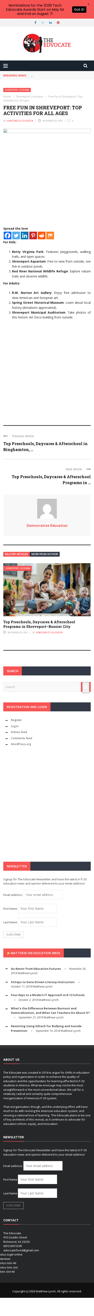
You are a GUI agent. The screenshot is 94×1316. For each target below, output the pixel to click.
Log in (15, 726)
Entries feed (19, 732)
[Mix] (50, 235)
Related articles (16, 554)
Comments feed (21, 738)
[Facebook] (7, 235)
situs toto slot (9, 1267)
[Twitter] (16, 235)
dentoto (5, 1259)
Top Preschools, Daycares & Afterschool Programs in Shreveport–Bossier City (39, 624)
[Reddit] (41, 235)
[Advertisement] (47, 369)
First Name (10, 909)
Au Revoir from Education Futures (36, 969)
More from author (44, 554)
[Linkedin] (24, 235)
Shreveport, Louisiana (17, 90)
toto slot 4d (7, 1271)
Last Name (10, 922)
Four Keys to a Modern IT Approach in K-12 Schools (48, 995)
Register (16, 720)
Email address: (13, 895)
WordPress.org (21, 744)
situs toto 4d (8, 1263)
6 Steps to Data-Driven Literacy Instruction (43, 982)
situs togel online (11, 1254)
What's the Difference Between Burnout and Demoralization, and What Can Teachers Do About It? (50, 1010)
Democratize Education (20, 120)
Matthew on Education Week (35, 953)
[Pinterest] (33, 235)
